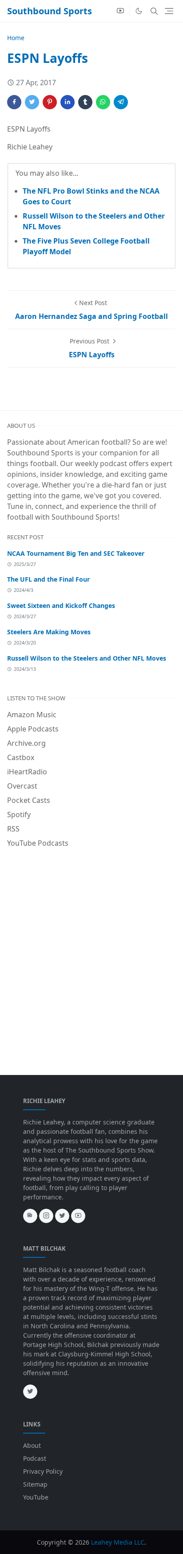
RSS (13, 829)
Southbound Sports (49, 11)
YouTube (35, 1497)
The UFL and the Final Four (48, 579)
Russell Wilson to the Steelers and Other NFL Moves (86, 658)
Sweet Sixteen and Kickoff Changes (61, 605)
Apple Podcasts (33, 729)
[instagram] (46, 1216)
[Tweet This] (32, 102)
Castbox (20, 757)
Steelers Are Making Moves (49, 632)
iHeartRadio (27, 772)
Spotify (19, 814)
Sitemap (35, 1484)
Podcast (34, 1458)
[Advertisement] (91, 951)
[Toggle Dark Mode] (138, 11)
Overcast (22, 786)
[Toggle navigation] (169, 11)
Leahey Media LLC (117, 1542)
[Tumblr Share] (85, 102)
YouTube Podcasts (37, 843)
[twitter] (62, 1216)
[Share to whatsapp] (103, 102)
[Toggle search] (154, 11)
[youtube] (120, 11)
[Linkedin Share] (67, 102)
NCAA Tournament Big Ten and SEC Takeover (75, 553)
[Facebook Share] (14, 102)
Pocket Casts (28, 800)
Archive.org (26, 743)
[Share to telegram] (121, 102)
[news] (30, 1216)
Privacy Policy (43, 1471)
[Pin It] (50, 102)
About (32, 1445)
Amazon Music (31, 714)
